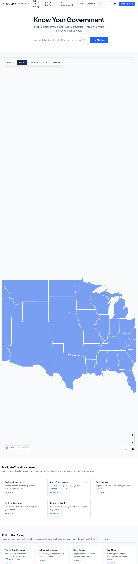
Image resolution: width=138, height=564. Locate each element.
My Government (67, 3)
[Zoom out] (132, 439)
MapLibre (127, 449)
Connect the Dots (49, 3)
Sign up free (127, 4)
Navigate (22, 4)
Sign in (113, 4)
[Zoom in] (132, 435)
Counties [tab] (34, 62)
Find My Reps (98, 40)
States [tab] (22, 62)
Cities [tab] (46, 62)
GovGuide (9, 3)
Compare (91, 4)
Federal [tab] (10, 62)
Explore (79, 4)
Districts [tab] (57, 62)
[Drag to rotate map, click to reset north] (132, 443)
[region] (69, 255)
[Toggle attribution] (132, 449)
